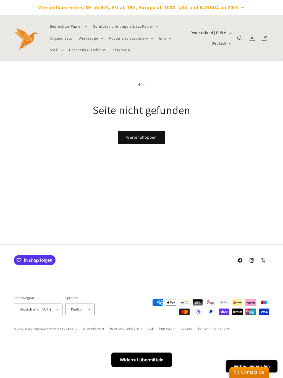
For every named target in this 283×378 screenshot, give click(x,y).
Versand (187, 328)
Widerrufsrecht (93, 328)
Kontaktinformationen (214, 328)
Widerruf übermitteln (142, 360)
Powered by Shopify (63, 329)
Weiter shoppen (141, 137)
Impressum (167, 328)
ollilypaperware (36, 329)
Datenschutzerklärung (126, 328)
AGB (151, 328)
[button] (68, 26)
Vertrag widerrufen (252, 366)
